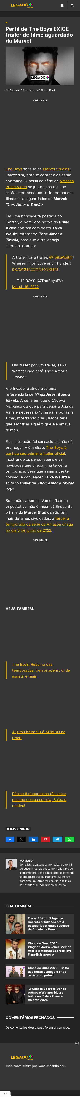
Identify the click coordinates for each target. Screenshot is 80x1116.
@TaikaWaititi (60, 257)
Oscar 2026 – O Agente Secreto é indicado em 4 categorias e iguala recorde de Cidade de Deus (48, 923)
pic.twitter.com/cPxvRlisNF (35, 269)
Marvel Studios (56, 169)
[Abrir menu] (62, 5)
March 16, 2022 (25, 286)
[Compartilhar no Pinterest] (45, 839)
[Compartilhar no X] (21, 839)
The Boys (14, 169)
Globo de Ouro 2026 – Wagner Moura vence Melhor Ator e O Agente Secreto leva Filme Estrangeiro (50, 948)
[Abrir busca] (72, 5)
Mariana (26, 861)
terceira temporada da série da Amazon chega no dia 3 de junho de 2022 (39, 524)
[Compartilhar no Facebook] (10, 839)
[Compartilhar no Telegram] (57, 839)
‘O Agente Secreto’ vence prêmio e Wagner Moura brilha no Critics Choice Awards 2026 (47, 994)
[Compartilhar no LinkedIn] (33, 839)
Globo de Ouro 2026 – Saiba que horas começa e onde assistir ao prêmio (48, 971)
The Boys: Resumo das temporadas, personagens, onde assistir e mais (41, 670)
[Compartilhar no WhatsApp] (69, 839)
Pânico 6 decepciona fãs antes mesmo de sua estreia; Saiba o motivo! (39, 799)
